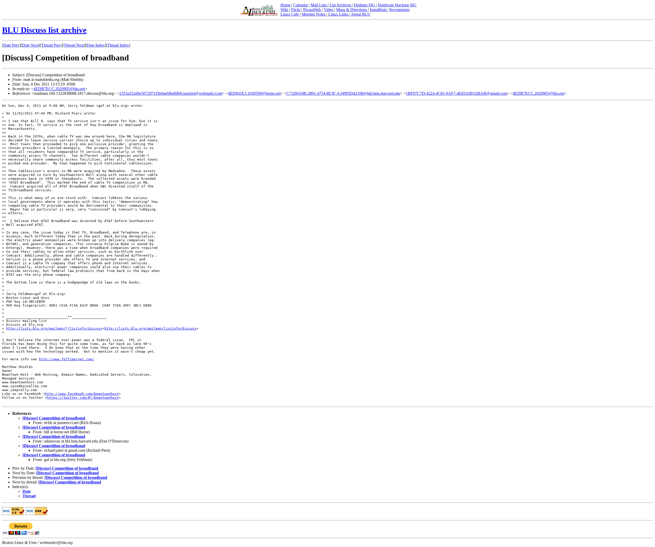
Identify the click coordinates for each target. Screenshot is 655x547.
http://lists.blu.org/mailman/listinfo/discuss (150, 328)
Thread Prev (51, 45)
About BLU (360, 14)
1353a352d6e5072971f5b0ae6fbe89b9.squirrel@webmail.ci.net (170, 93)
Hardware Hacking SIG (397, 5)
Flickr (296, 9)
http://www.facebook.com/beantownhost (82, 394)
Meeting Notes (314, 14)
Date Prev (11, 45)
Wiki (284, 9)
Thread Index (118, 45)
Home (285, 5)
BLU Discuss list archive (44, 30)
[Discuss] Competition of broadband (54, 418)
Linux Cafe (290, 14)
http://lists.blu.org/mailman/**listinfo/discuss (54, 328)
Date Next (30, 45)
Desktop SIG (365, 5)
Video (329, 9)
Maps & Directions (352, 9)
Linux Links (338, 14)
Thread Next (74, 45)
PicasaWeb (312, 9)
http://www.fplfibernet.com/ (66, 359)
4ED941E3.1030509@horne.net (254, 93)
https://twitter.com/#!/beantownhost (83, 397)
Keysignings (399, 9)
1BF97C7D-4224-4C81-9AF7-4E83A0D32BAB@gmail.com (456, 93)
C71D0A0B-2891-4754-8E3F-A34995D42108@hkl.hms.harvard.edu (343, 93)
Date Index (96, 45)
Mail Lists (319, 5)
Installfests (379, 9)
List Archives (341, 5)
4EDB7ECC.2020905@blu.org (59, 89)
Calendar (301, 5)
